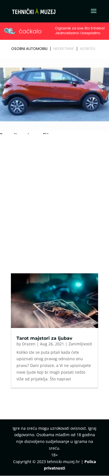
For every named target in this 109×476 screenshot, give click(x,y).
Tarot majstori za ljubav (44, 338)
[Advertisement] (54, 193)
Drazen (28, 343)
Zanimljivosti (80, 343)
